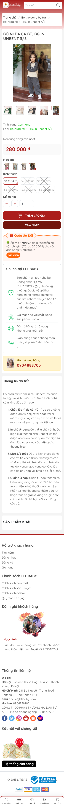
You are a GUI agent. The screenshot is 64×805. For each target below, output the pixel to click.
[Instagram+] (19, 718)
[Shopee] (33, 718)
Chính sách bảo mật (15, 583)
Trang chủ (9, 17)
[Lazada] (40, 718)
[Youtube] (26, 718)
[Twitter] (12, 718)
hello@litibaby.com (23, 699)
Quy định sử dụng (13, 598)
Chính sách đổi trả (13, 593)
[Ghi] (32, 166)
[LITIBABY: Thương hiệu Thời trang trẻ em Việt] (12, 5)
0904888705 (29, 365)
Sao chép (13, 255)
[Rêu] (15, 166)
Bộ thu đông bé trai (33, 17)
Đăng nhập (9, 557)
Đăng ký (7, 562)
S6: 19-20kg (11, 189)
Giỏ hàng (8, 567)
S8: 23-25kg (46, 189)
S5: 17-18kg (43, 181)
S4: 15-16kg (27, 181)
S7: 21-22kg (29, 189)
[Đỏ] (6, 166)
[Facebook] (4, 718)
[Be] (23, 166)
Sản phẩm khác (17, 522)
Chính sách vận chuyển (16, 588)
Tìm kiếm (8, 552)
